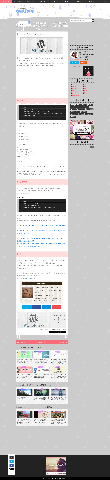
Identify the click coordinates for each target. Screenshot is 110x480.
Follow (75, 62)
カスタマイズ (44, 34)
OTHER (74, 92)
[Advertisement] (65, 10)
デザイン (85, 111)
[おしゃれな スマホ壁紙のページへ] (76, 67)
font (85, 86)
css (73, 104)
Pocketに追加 (56, 307)
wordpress (24, 24)
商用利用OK (89, 114)
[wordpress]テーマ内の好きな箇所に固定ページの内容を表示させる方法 (50, 25)
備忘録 (82, 114)
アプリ (73, 109)
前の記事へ (21, 342)
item (85, 88)
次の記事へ (62, 342)
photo (86, 92)
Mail (84, 62)
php (30, 34)
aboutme (75, 84)
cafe (85, 84)
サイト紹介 (90, 109)
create (74, 86)
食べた (73, 116)
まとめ (86, 107)
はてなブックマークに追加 (46, 307)
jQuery (74, 90)
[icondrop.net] (88, 71)
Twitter (74, 93)
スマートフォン (76, 111)
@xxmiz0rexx (27, 278)
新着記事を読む (41, 342)
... (37, 307)
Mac (85, 90)
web (85, 93)
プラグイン (74, 114)
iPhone (74, 88)
